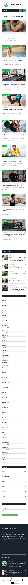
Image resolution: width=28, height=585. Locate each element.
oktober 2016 (4, 447)
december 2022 (5, 355)
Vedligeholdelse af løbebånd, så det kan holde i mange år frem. (14, 84)
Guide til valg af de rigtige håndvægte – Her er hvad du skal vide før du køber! (14, 235)
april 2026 (4, 300)
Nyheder (3, 479)
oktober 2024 (4, 312)
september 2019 (5, 410)
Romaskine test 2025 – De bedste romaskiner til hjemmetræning (16, 266)
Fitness (4, 20)
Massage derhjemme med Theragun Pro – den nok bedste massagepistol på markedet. (13, 110)
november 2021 (5, 385)
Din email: (4, 508)
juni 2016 (3, 457)
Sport (3, 486)
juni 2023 (3, 340)
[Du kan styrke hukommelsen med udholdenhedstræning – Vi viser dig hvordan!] (14, 151)
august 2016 (4, 452)
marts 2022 (4, 375)
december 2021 (5, 382)
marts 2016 (4, 462)
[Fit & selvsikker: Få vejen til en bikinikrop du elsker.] (14, 51)
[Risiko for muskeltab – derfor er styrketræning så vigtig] (14, 126)
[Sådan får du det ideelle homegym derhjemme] (14, 176)
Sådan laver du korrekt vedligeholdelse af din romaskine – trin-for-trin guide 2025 (17, 274)
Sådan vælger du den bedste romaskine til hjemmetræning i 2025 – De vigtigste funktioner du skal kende (17, 289)
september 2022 (5, 362)
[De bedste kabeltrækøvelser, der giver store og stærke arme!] (14, 26)
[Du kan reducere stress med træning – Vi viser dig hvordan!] (14, 200)
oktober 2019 (4, 407)
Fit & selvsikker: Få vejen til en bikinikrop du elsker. (13, 60)
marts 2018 (4, 424)
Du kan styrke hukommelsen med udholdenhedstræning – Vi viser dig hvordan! (12, 160)
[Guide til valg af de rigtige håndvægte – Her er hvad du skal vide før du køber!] (14, 225)
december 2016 (5, 442)
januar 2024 (4, 322)
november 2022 (5, 357)
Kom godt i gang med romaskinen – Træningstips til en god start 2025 (16, 281)
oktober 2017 (4, 427)
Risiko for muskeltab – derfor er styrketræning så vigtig (13, 135)
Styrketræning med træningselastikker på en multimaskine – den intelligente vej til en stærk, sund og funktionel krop (17, 259)
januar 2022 (4, 380)
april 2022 (4, 372)
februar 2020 (4, 397)
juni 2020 (3, 390)
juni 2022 (3, 367)
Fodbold (4, 494)
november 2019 (5, 405)
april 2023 (4, 345)
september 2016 (5, 449)
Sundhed (3, 496)
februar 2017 (4, 437)
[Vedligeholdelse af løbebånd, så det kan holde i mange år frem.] (14, 75)
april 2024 (4, 315)
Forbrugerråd (6, 46)
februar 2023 (4, 350)
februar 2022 (4, 377)
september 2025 (5, 305)
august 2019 (4, 412)
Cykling (4, 491)
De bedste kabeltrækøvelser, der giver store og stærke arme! (14, 35)
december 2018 (5, 422)
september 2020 (5, 387)
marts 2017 (4, 434)
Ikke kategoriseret (5, 476)
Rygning (3, 481)
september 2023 (5, 332)
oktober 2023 (4, 330)
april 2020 (4, 392)
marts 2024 (4, 317)
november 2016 (5, 444)
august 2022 (4, 365)
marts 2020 (4, 395)
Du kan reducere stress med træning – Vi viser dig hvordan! (13, 209)
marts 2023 (4, 347)
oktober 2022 (4, 360)
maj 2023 (3, 342)
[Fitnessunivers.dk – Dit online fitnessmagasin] (14, 5)
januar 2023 (4, 352)
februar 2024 (4, 320)
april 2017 (4, 432)
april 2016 (4, 459)
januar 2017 (4, 439)
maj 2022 (3, 370)
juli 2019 (3, 415)
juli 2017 (3, 429)
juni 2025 (3, 308)
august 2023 (4, 335)
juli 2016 (3, 454)
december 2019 (5, 402)
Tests (3, 499)
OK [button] (12, 583)
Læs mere (16, 583)
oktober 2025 (4, 303)
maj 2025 (3, 310)
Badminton (5, 489)
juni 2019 (3, 417)
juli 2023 (3, 337)
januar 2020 (4, 400)
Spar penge (4, 484)
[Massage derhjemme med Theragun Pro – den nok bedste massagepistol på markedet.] (14, 100)
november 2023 (5, 327)
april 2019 (4, 420)
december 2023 (5, 325)
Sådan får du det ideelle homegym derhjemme (12, 185)
